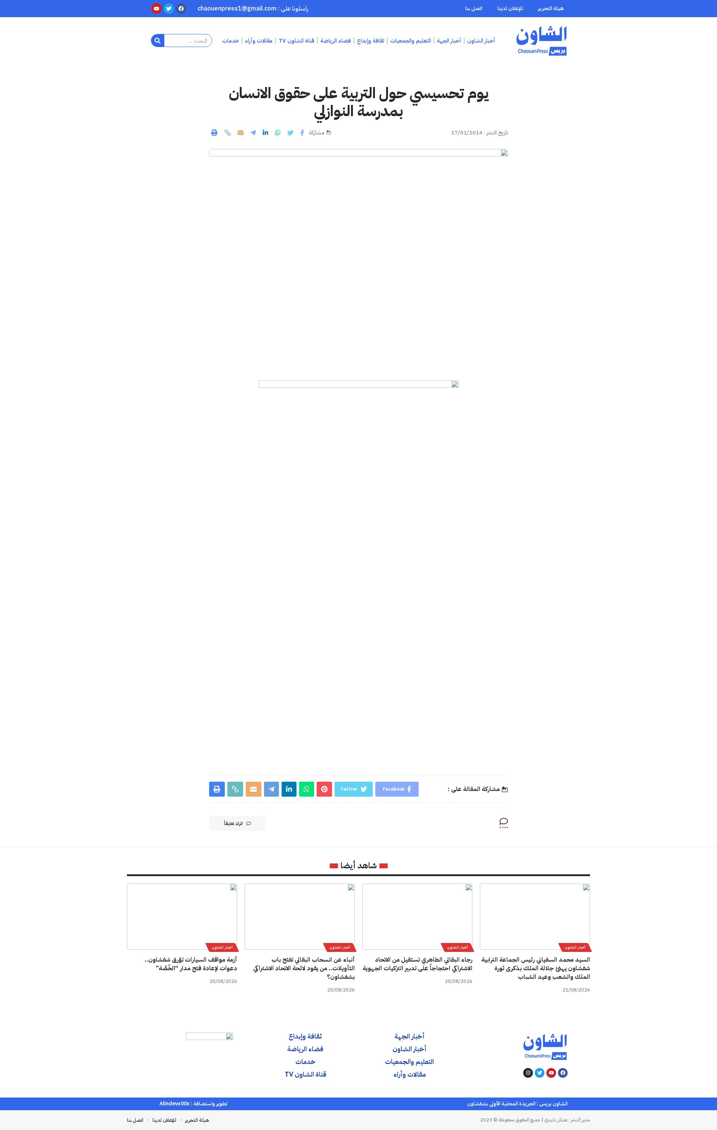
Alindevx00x (174, 1104)
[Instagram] (528, 1073)
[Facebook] (563, 1073)
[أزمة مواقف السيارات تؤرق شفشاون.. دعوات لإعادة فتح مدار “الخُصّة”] (182, 917)
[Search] (157, 40)
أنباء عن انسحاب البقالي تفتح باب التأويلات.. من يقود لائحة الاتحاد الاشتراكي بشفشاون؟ (304, 968)
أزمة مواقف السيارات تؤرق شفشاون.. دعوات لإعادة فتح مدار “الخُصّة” (191, 964)
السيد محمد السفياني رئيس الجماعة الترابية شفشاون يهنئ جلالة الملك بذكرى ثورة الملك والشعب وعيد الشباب (535, 968)
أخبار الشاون (575, 947)
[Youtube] (551, 1073)
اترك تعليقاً (233, 823)
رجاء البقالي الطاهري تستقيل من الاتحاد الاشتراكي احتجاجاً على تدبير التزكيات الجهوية (417, 964)
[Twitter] (539, 1073)
